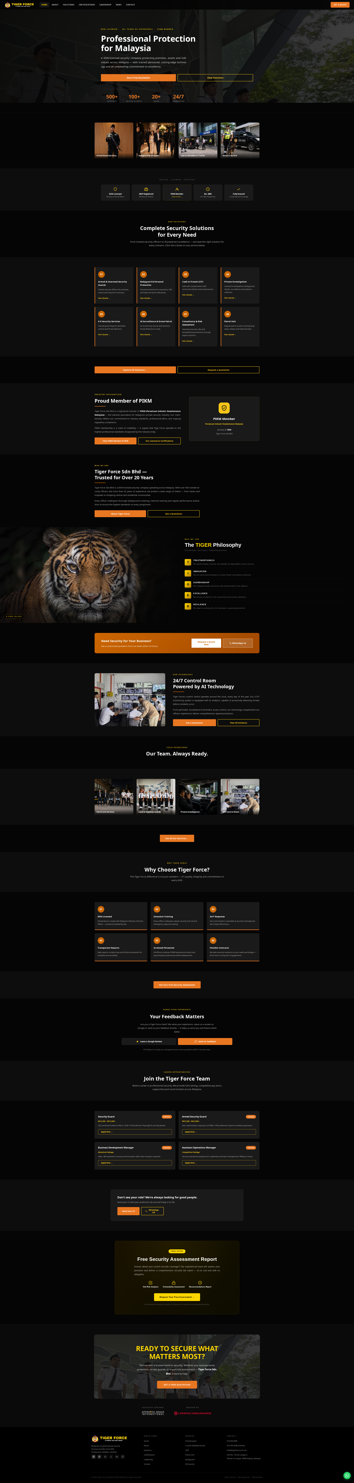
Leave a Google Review (151, 1041)
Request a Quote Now (206, 643)
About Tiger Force (120, 513)
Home (44, 4)
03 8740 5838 (232, 1441)
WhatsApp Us (239, 643)
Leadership (105, 4)
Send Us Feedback (207, 1041)
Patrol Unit (189, 1455)
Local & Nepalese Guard (195, 1445)
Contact (130, 4)
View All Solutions (238, 722)
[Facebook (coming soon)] (105, 1456)
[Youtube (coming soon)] (116, 1456)
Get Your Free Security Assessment (177, 984)
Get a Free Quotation (138, 77)
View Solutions (215, 77)
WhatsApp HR (154, 1211)
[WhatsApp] (347, 1475)
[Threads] (99, 1456)
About (55, 4)
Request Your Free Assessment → (177, 1297)
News (119, 4)
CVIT (187, 1450)
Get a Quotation (173, 513)
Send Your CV (128, 1211)
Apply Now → (107, 1132)
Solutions (68, 4)
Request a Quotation (218, 369)
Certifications (87, 4)
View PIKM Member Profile (115, 441)
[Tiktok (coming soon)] (111, 1456)
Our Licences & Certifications (159, 441)
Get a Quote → (104, 298)
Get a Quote (340, 4)
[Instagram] (93, 1456)
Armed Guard (190, 1441)
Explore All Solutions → (135, 369)
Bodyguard (190, 1459)
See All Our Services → (177, 838)
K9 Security (189, 1464)
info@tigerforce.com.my (237, 1450)
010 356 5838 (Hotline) (236, 1445)
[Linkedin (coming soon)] (122, 1456)
